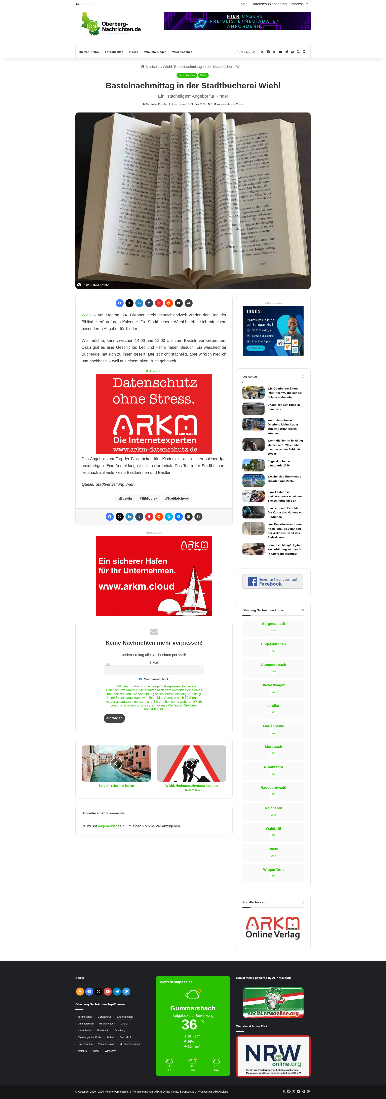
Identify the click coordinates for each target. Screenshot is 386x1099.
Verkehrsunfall (106, 1044)
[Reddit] (169, 303)
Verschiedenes (182, 51)
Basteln (126, 498)
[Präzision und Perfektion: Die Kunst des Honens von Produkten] (253, 512)
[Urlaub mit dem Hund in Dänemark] (253, 409)
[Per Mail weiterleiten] (179, 303)
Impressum (300, 4)
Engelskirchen (125, 1016)
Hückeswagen (107, 1023)
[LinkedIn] (139, 303)
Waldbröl (82, 1051)
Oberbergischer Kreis (89, 1037)
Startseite (152, 67)
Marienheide (84, 1030)
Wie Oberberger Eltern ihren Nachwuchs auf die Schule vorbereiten (285, 393)
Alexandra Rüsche (156, 104)
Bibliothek (149, 498)
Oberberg (120, 1030)
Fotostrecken (114, 51)
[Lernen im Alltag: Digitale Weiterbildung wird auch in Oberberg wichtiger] (253, 549)
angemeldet (107, 826)
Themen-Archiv (88, 51)
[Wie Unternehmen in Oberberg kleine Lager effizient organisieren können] (253, 424)
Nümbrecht (103, 1030)
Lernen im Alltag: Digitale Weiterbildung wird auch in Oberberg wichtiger (285, 549)
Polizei (110, 1037)
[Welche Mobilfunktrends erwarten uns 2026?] (253, 480)
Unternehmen (85, 1044)
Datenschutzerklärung (269, 4)
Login (243, 4)
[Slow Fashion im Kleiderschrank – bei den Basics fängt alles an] (253, 496)
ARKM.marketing (154, 371)
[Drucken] (189, 303)
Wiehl (167, 67)
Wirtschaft (110, 1051)
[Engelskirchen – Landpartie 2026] (253, 465)
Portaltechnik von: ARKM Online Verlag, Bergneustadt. (164, 1091)
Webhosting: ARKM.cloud (213, 1091)
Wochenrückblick (156, 679)
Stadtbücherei (178, 498)
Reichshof (125, 1037)
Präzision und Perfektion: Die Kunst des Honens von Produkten (286, 512)
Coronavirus (104, 1016)
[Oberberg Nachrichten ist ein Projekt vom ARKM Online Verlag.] (272, 942)
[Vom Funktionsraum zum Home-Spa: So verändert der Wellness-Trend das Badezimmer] (253, 528)
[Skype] (169, 517)
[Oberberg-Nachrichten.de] (110, 24)
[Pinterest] (159, 303)
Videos (133, 51)
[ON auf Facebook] (272, 587)
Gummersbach (86, 1023)
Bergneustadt (85, 1016)
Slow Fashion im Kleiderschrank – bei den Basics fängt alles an (285, 496)
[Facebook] (120, 303)
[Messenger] (179, 517)
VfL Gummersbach (130, 1044)
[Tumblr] (149, 303)
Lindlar (124, 1023)
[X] (129, 303)
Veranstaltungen (155, 51)
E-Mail (154, 662)
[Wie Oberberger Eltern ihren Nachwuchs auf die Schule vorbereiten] (253, 392)
